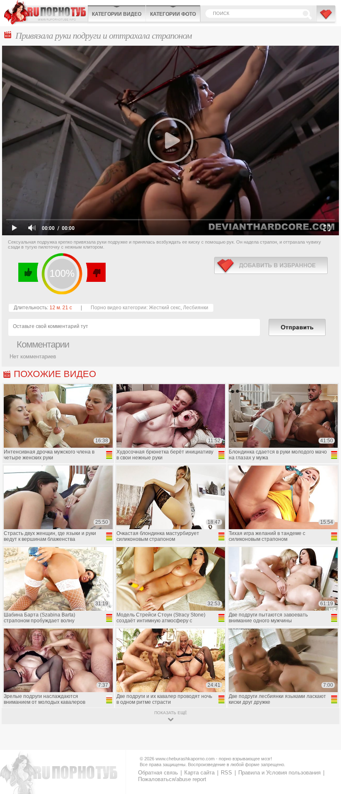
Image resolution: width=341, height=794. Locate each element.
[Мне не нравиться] (95, 272)
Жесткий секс (164, 308)
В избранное (326, 18)
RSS (226, 772)
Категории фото (173, 14)
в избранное (271, 265)
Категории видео (116, 14)
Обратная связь (158, 772)
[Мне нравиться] (28, 272)
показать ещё (170, 712)
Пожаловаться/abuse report (172, 779)
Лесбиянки (195, 308)
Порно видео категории (118, 308)
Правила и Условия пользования (279, 772)
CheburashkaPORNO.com (45, 12)
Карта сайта (199, 772)
